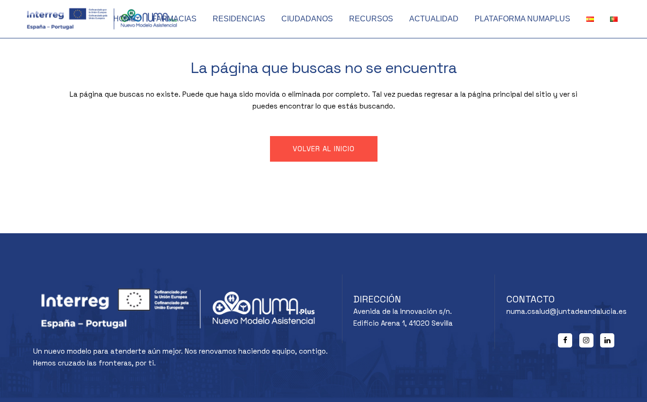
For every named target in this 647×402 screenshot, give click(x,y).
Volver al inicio (324, 148)
